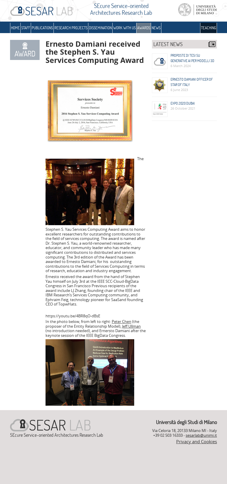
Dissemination (100, 27)
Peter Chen (121, 321)
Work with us (124, 27)
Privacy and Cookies (196, 441)
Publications (42, 27)
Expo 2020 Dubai (183, 103)
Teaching (208, 27)
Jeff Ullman (131, 326)
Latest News (168, 44)
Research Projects (70, 27)
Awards (143, 27)
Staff (25, 27)
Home (15, 27)
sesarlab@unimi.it (201, 435)
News (156, 27)
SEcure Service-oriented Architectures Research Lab (121, 9)
